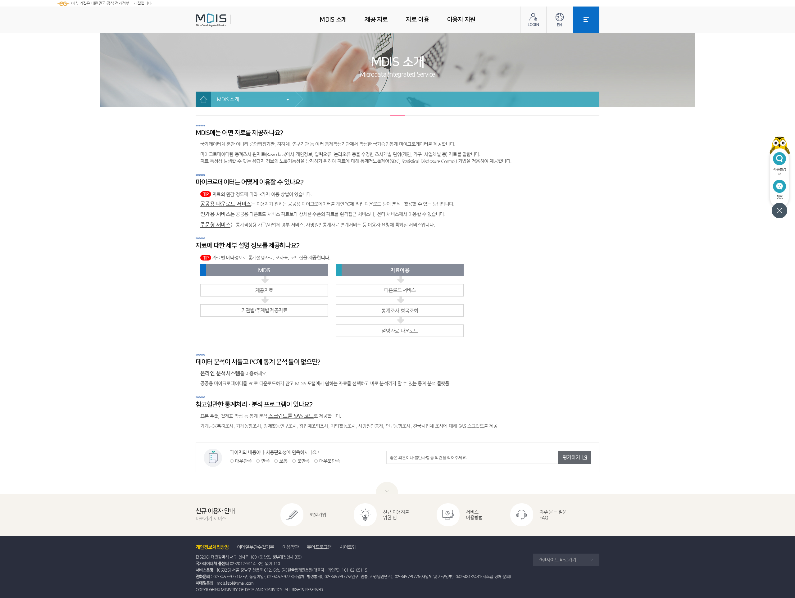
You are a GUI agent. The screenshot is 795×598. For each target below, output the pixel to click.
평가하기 (571, 457)
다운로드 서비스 (400, 290)
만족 (265, 461)
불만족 (303, 461)
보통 (283, 461)
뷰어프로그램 (319, 547)
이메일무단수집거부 (255, 547)
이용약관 (290, 547)
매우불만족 (329, 461)
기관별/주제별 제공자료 (264, 310)
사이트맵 (348, 547)
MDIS (227, 20)
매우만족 (243, 461)
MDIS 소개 (228, 99)
